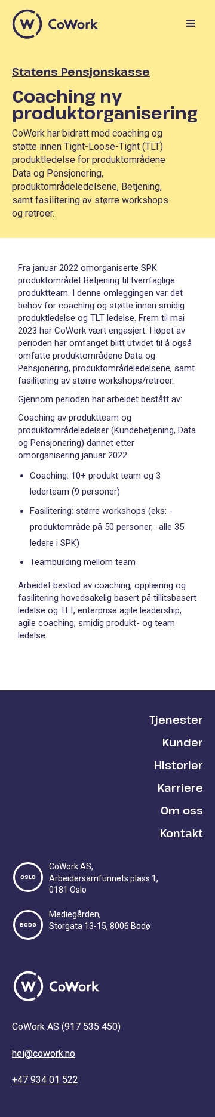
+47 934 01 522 (45, 1079)
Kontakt (181, 833)
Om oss (182, 810)
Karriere (180, 787)
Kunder (182, 742)
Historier (178, 765)
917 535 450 (91, 1026)
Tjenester (176, 719)
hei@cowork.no (43, 1053)
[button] (188, 24)
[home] (55, 24)
